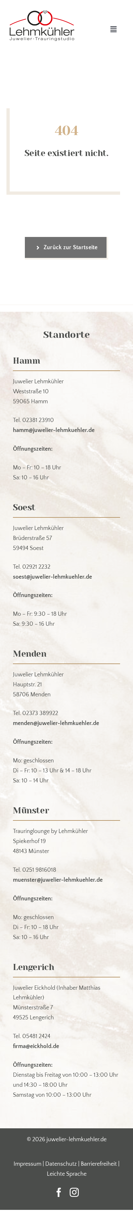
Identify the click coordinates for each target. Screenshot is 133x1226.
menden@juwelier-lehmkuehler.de (56, 723)
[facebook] (58, 1192)
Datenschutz (61, 1164)
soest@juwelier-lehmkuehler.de (52, 577)
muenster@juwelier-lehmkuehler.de (58, 880)
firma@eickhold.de (36, 1046)
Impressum (27, 1164)
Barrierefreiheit (99, 1164)
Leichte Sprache (67, 1174)
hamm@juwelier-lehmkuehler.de (54, 430)
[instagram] (74, 1192)
